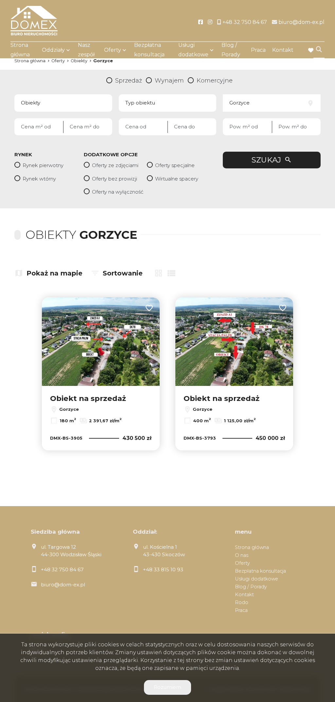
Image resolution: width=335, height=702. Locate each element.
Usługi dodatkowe (193, 50)
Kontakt (282, 50)
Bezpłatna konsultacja (149, 50)
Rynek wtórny (39, 179)
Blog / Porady (230, 50)
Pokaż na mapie (54, 273)
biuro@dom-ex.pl (63, 584)
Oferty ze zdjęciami (115, 165)
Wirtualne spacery (176, 179)
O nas (241, 555)
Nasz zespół (86, 50)
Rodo (241, 602)
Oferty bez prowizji (114, 179)
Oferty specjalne (175, 165)
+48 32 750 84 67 (62, 569)
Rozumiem (167, 687)
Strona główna (20, 50)
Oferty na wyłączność (117, 192)
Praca (258, 50)
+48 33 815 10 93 (163, 569)
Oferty (112, 50)
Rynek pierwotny (43, 165)
